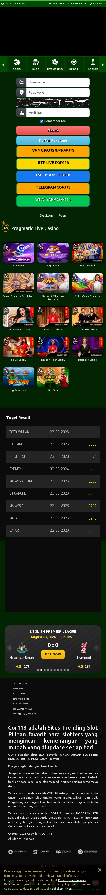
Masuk (53, 130)
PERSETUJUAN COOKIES (24, 714)
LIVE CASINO (55, 69)
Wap (62, 215)
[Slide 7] (58, 670)
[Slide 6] (55, 670)
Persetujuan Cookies (72, 880)
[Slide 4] (48, 670)
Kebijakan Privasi (61, 888)
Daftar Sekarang (53, 140)
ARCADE (93, 69)
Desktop (46, 215)
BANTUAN (17, 689)
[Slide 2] (41, 670)
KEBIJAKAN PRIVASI (22, 709)
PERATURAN (18, 694)
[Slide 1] (38, 670)
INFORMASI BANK (21, 699)
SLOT (35, 69)
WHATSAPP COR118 (53, 199)
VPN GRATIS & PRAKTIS (53, 150)
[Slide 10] (68, 670)
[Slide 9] (65, 670)
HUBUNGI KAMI (20, 704)
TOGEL (16, 69)
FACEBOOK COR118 (53, 175)
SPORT (74, 69)
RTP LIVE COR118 (53, 162)
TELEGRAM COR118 (53, 187)
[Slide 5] (51, 670)
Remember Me (55, 121)
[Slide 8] (61, 670)
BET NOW (53, 654)
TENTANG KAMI (20, 683)
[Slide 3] (45, 670)
